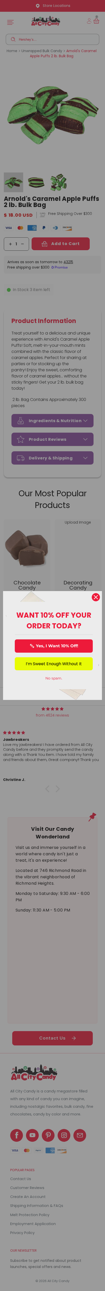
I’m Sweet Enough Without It (54, 664)
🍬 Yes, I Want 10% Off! (54, 645)
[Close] (96, 597)
